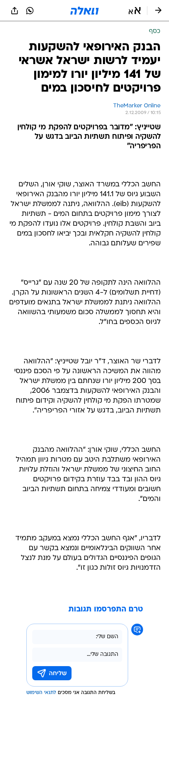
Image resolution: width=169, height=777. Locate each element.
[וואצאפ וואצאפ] (30, 11)
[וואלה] (84, 11)
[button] (135, 10)
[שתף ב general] (14, 10)
